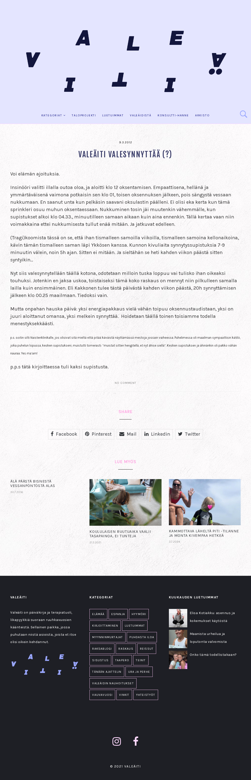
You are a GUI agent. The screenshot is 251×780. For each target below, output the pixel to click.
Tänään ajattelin (106, 671)
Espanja (118, 614)
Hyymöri (139, 614)
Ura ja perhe (139, 671)
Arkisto (202, 115)
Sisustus (100, 660)
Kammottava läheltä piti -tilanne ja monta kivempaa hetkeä (204, 533)
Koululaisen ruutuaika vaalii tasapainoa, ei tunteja (120, 533)
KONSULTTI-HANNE (173, 115)
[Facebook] (136, 741)
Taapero (122, 660)
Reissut (146, 648)
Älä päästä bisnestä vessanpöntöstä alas (32, 483)
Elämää (98, 614)
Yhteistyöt (145, 695)
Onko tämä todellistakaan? (213, 655)
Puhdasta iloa (141, 637)
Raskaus (125, 648)
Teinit (141, 660)
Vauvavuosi (102, 695)
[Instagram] (117, 741)
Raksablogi (102, 648)
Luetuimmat (113, 115)
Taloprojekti (84, 115)
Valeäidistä (140, 115)
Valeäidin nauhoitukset (113, 683)
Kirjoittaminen (105, 625)
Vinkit (124, 695)
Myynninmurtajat (107, 637)
